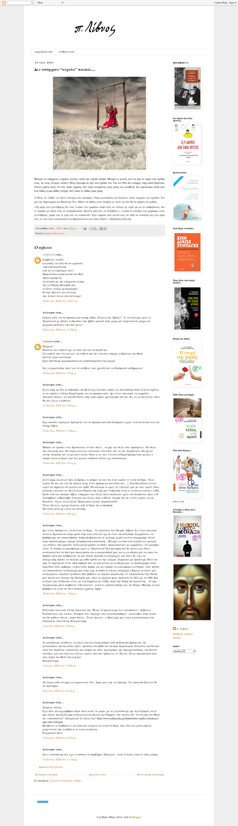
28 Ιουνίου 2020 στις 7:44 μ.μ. (60, 593)
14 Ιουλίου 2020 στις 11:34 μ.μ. (60, 759)
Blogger (137, 817)
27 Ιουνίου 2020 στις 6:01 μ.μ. (60, 513)
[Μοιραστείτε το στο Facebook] (101, 228)
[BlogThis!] (94, 228)
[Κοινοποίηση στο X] (98, 228)
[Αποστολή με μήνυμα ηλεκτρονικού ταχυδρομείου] (91, 228)
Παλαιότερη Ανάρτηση (150, 774)
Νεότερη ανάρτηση (46, 774)
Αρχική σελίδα (97, 774)
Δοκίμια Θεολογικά (55, 233)
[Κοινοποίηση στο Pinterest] (105, 228)
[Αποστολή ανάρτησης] (84, 228)
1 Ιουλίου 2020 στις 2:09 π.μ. (59, 626)
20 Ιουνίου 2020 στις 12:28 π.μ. (60, 329)
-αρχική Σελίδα (43, 51)
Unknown (48, 341)
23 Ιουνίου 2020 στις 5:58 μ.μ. (60, 430)
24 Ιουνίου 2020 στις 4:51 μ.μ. (60, 463)
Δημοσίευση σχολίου (51, 767)
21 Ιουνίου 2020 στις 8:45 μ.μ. (60, 405)
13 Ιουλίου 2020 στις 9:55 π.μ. (60, 738)
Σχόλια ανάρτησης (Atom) (65, 780)
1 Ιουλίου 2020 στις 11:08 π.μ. (60, 665)
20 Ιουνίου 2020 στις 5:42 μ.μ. (60, 373)
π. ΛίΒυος (182, 629)
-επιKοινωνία (66, 51)
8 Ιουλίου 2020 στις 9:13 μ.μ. (59, 691)
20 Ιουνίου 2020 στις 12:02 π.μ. (60, 301)
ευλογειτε (49, 254)
